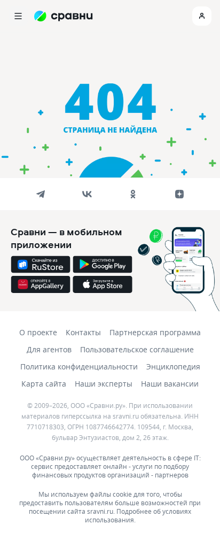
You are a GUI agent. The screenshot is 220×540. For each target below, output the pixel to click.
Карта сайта (43, 384)
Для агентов (49, 349)
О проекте (38, 332)
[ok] (133, 194)
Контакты (83, 332)
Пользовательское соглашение (137, 349)
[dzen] (179, 194)
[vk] (87, 194)
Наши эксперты (103, 384)
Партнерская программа (155, 332)
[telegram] (40, 194)
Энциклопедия (173, 366)
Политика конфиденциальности (79, 366)
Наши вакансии (170, 384)
